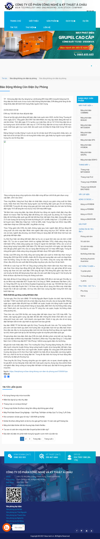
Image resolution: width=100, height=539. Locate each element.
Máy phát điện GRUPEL (86, 153)
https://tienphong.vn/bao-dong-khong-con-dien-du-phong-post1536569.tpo (38, 371)
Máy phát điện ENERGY (86, 134)
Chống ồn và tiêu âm (86, 230)
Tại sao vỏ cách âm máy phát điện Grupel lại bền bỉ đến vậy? (26, 429)
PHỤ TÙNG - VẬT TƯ (87, 286)
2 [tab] (91, 66)
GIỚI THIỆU (34, 21)
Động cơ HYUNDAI (88, 204)
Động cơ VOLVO (87, 214)
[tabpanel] (50, 46)
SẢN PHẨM (52, 21)
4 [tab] (96, 66)
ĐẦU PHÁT (83, 224)
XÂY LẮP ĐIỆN (84, 194)
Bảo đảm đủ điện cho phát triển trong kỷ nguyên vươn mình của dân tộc (31, 434)
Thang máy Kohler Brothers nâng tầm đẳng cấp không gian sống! (28, 408)
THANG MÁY (84, 165)
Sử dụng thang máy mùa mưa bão (17, 395)
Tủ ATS (83, 281)
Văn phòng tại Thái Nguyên (16, 512)
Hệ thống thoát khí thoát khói (88, 260)
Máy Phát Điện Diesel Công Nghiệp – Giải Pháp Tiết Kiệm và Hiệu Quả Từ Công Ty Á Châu (37, 412)
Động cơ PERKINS (87, 209)
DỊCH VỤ (69, 21)
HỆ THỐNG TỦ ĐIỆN (86, 266)
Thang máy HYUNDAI (89, 182)
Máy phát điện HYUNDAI (86, 146)
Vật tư (83, 296)
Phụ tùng (84, 291)
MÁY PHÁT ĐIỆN (85, 105)
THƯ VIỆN (30, 27)
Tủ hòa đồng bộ (87, 276)
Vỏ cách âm (85, 241)
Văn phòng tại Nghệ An (15, 518)
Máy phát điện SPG (88, 140)
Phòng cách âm (87, 236)
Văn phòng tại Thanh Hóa (15, 515)
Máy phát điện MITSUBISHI (86, 126)
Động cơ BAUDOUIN (88, 219)
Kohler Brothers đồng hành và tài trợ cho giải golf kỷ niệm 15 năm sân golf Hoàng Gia (36, 421)
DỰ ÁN (85, 21)
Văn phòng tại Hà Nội (14, 509)
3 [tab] (94, 66)
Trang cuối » (49, 439)
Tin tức (4, 78)
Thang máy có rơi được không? (15, 404)
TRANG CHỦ (15, 21)
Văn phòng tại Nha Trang (15, 524)
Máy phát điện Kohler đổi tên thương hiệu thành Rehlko (24, 425)
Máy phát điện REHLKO (86, 119)
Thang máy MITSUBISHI (85, 171)
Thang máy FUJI (87, 177)
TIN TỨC (14, 27)
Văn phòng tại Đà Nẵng (15, 521)
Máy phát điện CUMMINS (86, 111)
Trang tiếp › (37, 439)
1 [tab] (89, 66)
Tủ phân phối (86, 271)
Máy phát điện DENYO (89, 160)
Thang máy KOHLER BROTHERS (88, 188)
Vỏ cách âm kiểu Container (87, 247)
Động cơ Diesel (85, 199)
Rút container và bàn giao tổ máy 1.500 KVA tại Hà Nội (24, 417)
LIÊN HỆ (46, 27)
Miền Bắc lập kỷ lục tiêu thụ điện (16, 400)
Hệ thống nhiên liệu (88, 254)
